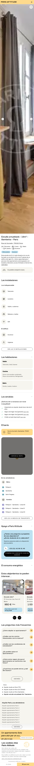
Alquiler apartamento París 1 (10, 706)
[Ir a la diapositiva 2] (14, 591)
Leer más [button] (26, 411)
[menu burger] (31, 2)
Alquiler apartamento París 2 (10, 708)
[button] (17, 280)
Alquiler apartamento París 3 (10, 710)
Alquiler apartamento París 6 (10, 717)
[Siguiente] (31, 119)
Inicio (5, 685)
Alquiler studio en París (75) (12, 687)
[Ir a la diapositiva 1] (12, 591)
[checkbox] (31, 7)
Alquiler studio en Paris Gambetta (14, 692)
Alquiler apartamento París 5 (10, 715)
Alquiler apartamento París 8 (10, 722)
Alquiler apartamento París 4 (10, 713)
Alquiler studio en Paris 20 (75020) (14, 689)
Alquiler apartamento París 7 (10, 720)
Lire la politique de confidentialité (11, 758)
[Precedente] (2, 119)
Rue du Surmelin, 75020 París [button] (12, 243)
